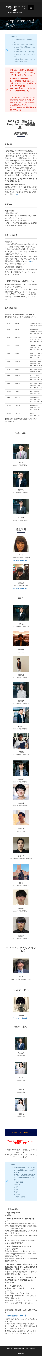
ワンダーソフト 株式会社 (20, 1018)
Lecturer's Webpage (20, 560)
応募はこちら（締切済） (21, 1132)
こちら (16, 194)
